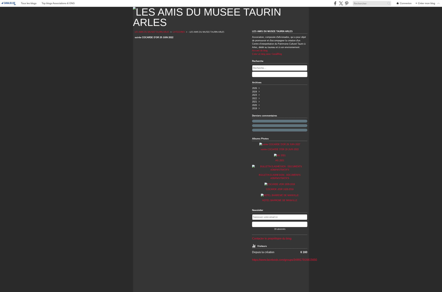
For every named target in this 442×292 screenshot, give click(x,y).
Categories (179, 31)
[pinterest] (346, 3)
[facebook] (335, 3)
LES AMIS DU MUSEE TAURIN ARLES (152, 31)
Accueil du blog (259, 50)
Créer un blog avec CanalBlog (267, 54)
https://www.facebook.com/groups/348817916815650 (284, 259)
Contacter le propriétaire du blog (271, 238)
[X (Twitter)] (341, 3)
